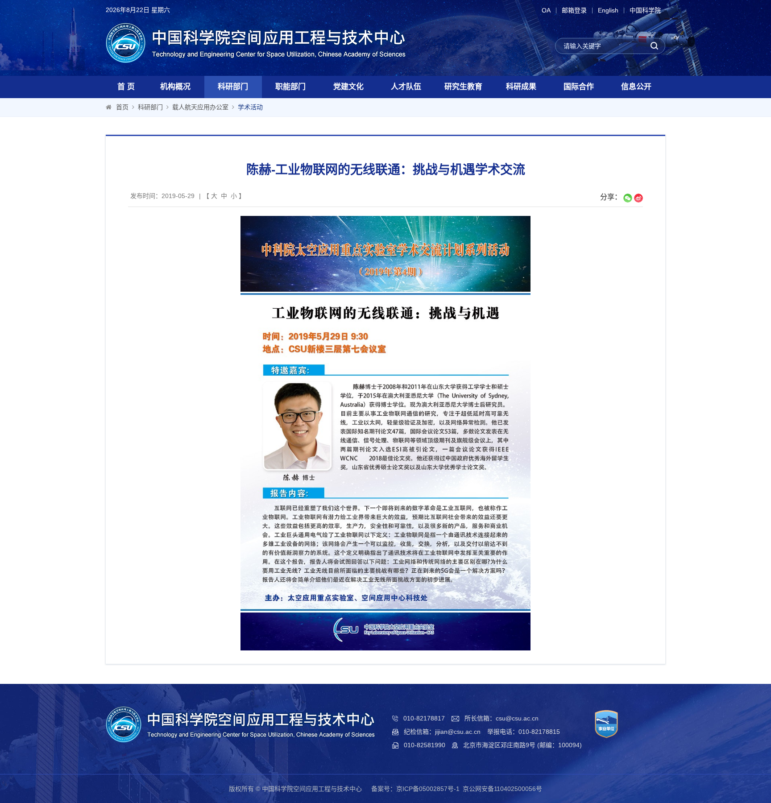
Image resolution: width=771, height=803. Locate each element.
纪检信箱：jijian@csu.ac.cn (442, 731)
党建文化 (348, 87)
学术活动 (250, 107)
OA (546, 10)
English (608, 10)
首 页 (126, 87)
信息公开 (636, 87)
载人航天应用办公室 (200, 107)
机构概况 (175, 87)
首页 (122, 107)
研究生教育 (463, 87)
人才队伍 (406, 87)
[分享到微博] (638, 198)
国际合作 (579, 87)
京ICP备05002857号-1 (428, 788)
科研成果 (521, 87)
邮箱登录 (574, 10)
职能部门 (290, 87)
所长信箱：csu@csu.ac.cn (501, 718)
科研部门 (233, 87)
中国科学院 (645, 10)
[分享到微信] (627, 198)
